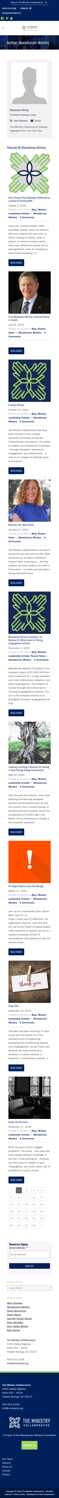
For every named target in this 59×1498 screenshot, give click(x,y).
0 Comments (27, 217)
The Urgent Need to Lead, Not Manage (25, 886)
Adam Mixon (14, 1314)
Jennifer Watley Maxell (19, 1318)
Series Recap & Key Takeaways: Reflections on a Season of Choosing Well (29, 199)
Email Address (18, 1247)
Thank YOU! (13, 1006)
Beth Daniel (13, 1330)
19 (41, 1211)
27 (26, 1225)
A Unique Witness (16, 405)
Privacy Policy (19, 1494)
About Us (7, 1466)
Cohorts (6, 1462)
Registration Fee (11, 13)
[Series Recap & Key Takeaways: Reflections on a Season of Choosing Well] (29, 173)
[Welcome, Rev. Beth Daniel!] (29, 500)
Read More (16, 262)
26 (18, 1225)
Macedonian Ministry (29, 332)
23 (34, 1218)
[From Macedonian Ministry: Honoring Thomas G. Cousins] (29, 292)
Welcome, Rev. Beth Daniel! (21, 524)
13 (34, 1204)
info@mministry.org (17, 1363)
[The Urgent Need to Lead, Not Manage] (29, 862)
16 (18, 1211)
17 (26, 1211)
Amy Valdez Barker (17, 1326)
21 (18, 1218)
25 (11, 1225)
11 (18, 1204)
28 (34, 1225)
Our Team (7, 1459)
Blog (34, 209)
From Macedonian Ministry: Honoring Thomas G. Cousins (29, 318)
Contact (6, 1470)
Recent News (38, 656)
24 (41, 1218)
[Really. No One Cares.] (29, 1098)
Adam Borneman (16, 1310)
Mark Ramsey (14, 1303)
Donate (24, 8)
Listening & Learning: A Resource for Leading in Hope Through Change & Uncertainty (28, 768)
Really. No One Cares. (18, 1122)
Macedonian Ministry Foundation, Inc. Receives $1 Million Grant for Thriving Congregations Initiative (25, 640)
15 (11, 1211)
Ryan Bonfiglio (15, 1322)
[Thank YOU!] (29, 982)
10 (11, 1204)
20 (11, 1218)
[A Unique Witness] (29, 381)
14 (41, 1204)
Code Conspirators (46, 1494)
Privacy (6, 1474)
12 (26, 1204)
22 (26, 1218)
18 (34, 1211)
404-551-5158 (9, 8)
